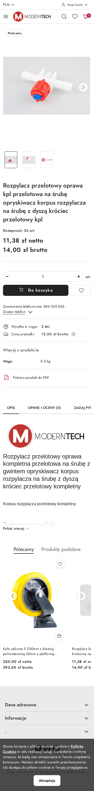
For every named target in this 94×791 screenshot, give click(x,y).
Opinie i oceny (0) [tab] (44, 407)
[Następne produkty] (81, 596)
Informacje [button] (15, 718)
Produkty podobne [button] (60, 549)
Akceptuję (47, 780)
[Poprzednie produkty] (12, 596)
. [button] (6, 731)
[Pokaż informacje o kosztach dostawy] (73, 334)
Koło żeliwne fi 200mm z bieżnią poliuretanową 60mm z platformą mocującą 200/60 (28, 651)
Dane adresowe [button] (20, 705)
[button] (83, 87)
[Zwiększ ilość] (78, 277)
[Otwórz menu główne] (6, 16)
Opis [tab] (11, 407)
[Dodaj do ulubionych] (81, 290)
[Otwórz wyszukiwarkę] (64, 16)
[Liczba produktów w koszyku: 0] (85, 16)
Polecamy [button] (24, 549)
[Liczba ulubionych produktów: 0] (74, 16)
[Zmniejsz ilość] (7, 277)
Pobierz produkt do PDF (31, 377)
